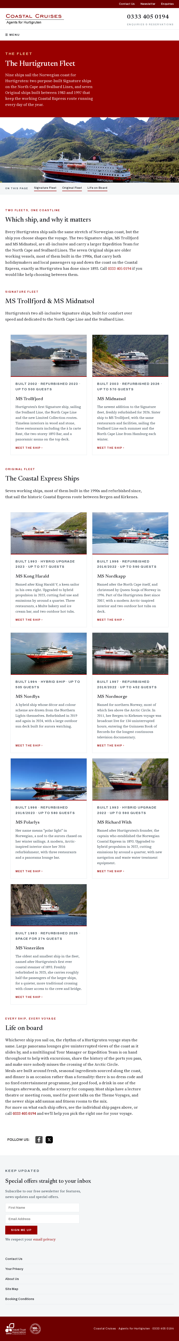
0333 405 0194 (148, 17)
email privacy (44, 1239)
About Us (12, 1279)
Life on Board (97, 187)
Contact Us (127, 3)
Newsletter (148, 3)
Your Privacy (14, 1269)
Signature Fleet (45, 187)
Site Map (11, 1289)
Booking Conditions (19, 1299)
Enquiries (167, 3)
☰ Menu (12, 34)
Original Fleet (72, 187)
